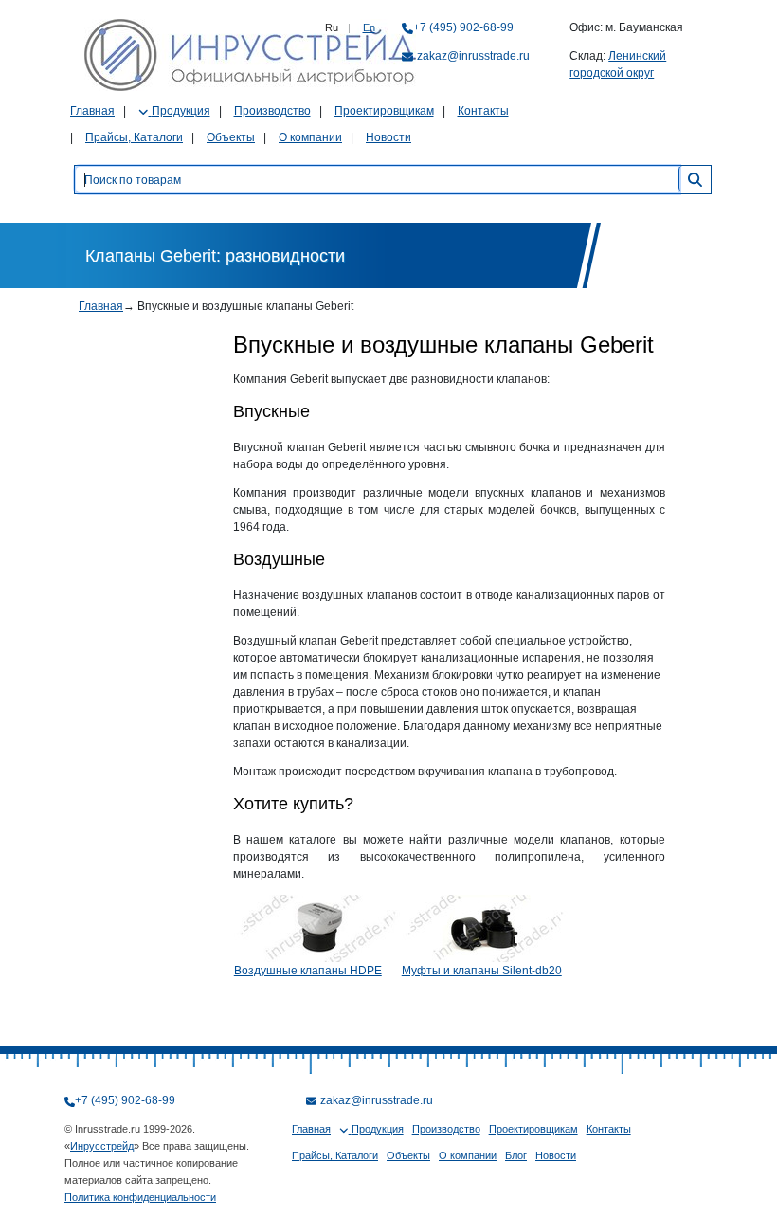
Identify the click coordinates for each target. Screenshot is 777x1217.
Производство (272, 111)
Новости (388, 137)
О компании (310, 137)
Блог (516, 1155)
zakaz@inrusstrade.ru (473, 56)
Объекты (231, 137)
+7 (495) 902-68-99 (463, 27)
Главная (92, 111)
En (369, 27)
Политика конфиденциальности (140, 1197)
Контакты (483, 111)
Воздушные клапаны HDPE (308, 970)
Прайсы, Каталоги (134, 137)
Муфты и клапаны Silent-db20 (482, 970)
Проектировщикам (384, 111)
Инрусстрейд (102, 1146)
